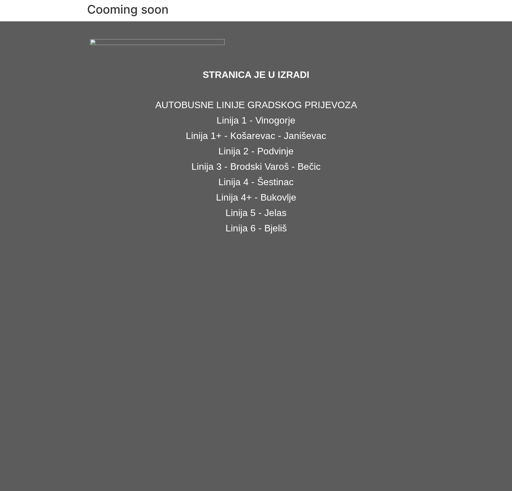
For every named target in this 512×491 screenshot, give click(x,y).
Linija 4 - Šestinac (256, 182)
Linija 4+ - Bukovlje (256, 197)
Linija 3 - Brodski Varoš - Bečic (256, 166)
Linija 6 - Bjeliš (256, 228)
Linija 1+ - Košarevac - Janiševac (256, 135)
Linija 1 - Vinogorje (256, 120)
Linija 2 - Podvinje (256, 151)
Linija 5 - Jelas (256, 212)
